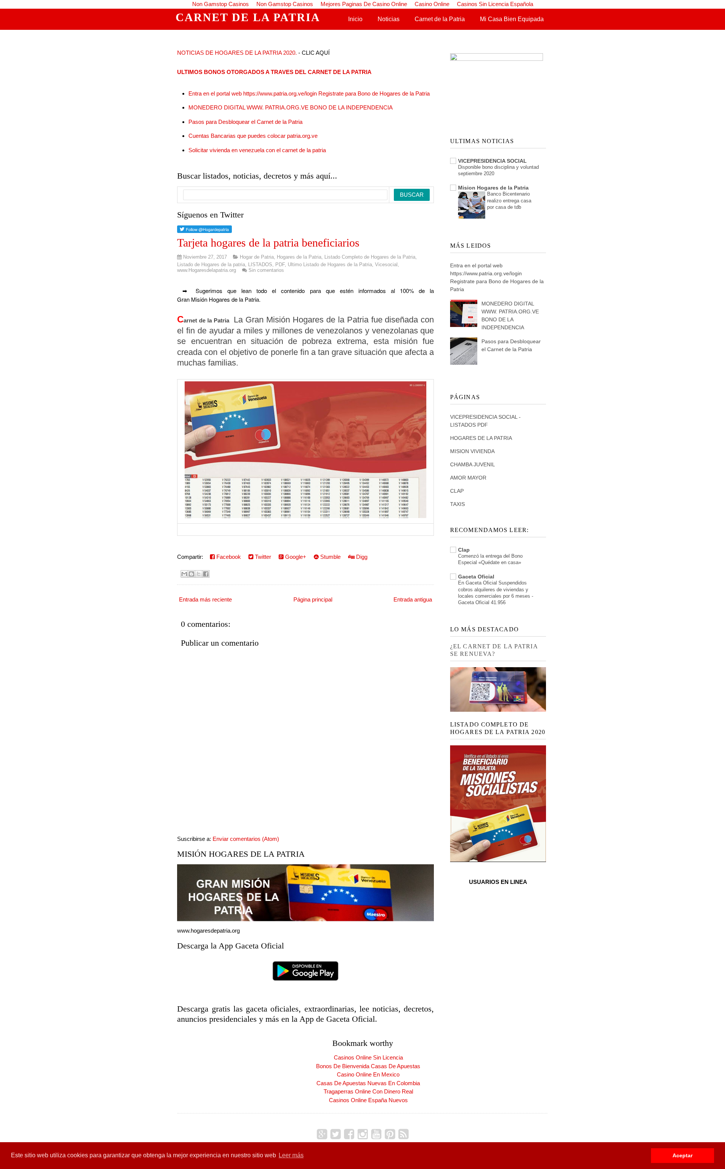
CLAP (457, 491)
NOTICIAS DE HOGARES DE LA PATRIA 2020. (237, 52)
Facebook (228, 557)
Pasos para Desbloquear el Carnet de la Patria (245, 122)
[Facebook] (349, 1134)
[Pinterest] (390, 1134)
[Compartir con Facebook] (206, 574)
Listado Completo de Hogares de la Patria (369, 257)
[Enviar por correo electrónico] (184, 574)
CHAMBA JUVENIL (472, 464)
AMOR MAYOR (468, 478)
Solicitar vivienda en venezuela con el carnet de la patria (257, 150)
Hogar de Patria (257, 257)
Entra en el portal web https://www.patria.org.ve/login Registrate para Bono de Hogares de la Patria (309, 93)
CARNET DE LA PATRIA (248, 17)
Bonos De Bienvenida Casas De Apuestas (368, 1066)
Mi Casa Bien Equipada (512, 19)
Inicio (355, 19)
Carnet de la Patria (440, 19)
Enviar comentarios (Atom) (246, 839)
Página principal (312, 599)
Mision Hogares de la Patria (493, 188)
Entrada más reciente (205, 599)
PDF (280, 264)
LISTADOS (260, 264)
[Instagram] (363, 1134)
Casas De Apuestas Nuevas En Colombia (368, 1083)
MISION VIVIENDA (472, 451)
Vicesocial (386, 264)
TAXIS (457, 504)
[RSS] (403, 1134)
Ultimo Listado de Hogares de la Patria (330, 264)
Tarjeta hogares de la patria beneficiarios (268, 242)
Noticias (389, 19)
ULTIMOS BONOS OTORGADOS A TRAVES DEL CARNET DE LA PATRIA (274, 72)
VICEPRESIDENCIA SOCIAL (492, 161)
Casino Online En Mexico (368, 1074)
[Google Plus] (322, 1134)
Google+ (295, 557)
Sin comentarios (266, 270)
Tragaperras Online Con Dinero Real (368, 1091)
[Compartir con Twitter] (198, 574)
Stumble (330, 557)
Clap (464, 550)
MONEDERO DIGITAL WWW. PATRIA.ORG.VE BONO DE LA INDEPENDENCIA (290, 107)
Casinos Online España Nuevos (368, 1100)
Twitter (262, 557)
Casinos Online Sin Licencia (368, 1057)
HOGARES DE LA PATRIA (481, 438)
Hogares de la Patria (299, 257)
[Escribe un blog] (191, 574)
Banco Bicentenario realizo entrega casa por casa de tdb (509, 200)
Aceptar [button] (683, 1155)
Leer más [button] (291, 1155)
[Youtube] (376, 1134)
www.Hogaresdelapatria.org (206, 270)
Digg (361, 557)
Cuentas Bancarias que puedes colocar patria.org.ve (253, 136)
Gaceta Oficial (476, 577)
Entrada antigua (412, 599)
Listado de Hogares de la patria (211, 264)
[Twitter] (335, 1134)
